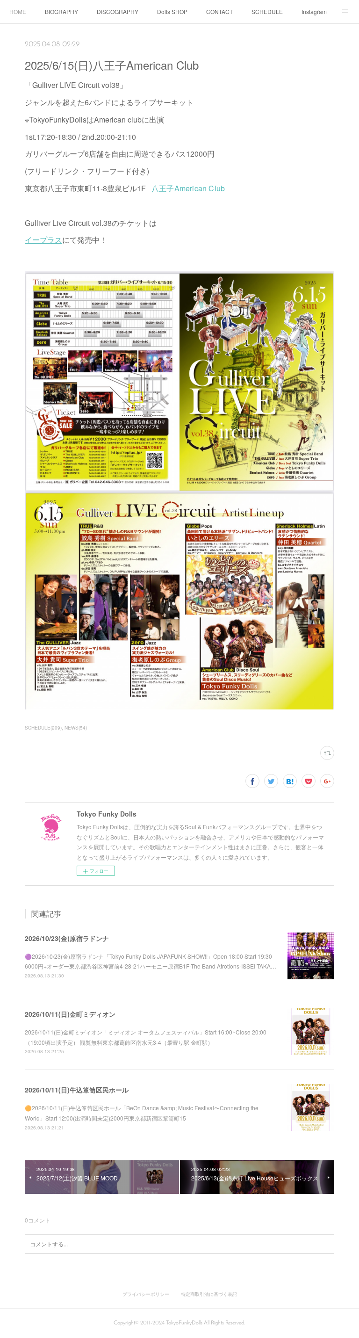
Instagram (314, 11)
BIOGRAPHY (61, 11)
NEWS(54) (76, 727)
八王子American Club (188, 188)
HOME (17, 11)
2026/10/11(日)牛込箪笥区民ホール (77, 1089)
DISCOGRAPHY (117, 11)
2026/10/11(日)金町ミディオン (70, 1014)
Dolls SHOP (172, 11)
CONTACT (219, 11)
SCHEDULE (267, 11)
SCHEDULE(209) (43, 727)
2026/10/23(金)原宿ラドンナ (67, 938)
